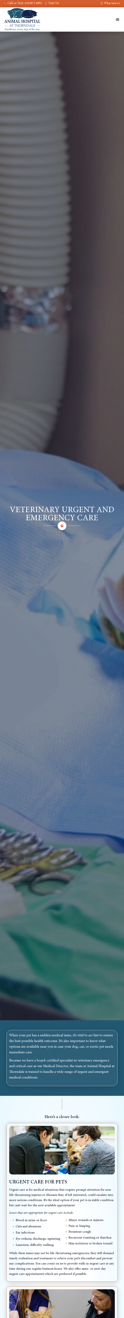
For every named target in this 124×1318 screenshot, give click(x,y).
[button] (117, 19)
